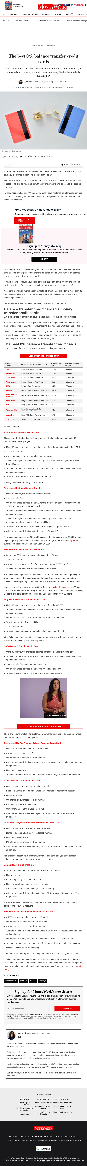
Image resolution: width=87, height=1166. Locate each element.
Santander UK (11, 981)
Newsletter (78, 164)
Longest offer (26, 156)
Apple (72, 540)
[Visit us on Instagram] (78, 5)
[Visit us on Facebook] (65, 5)
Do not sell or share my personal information (59, 1143)
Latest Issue (24, 1116)
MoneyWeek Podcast (43, 1105)
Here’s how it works (69, 87)
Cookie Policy (12, 1143)
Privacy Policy (71, 1139)
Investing (13, 14)
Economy (46, 14)
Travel (58, 14)
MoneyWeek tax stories (62, 1114)
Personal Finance (30, 14)
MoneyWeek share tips (62, 1105)
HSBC (32, 981)
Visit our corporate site (71, 1160)
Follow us (66, 164)
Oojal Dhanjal (32, 82)
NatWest (23, 981)
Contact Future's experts (30, 1139)
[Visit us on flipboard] (81, 5)
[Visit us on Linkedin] (72, 5)
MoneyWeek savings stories (62, 1109)
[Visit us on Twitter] (68, 5)
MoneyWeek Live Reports (43, 1115)
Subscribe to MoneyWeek (24, 1105)
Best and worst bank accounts (48, 21)
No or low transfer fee (44, 156)
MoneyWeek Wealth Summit (43, 1109)
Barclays (42, 981)
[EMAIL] (20, 1036)
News (67, 82)
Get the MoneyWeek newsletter (24, 1111)
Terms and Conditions (54, 1139)
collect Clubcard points (63, 587)
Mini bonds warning (22, 21)
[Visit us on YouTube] (75, 5)
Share (9, 164)
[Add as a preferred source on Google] (43, 1151)
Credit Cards (51, 45)
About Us (13, 1139)
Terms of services (36, 1014)
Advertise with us (29, 1143)
